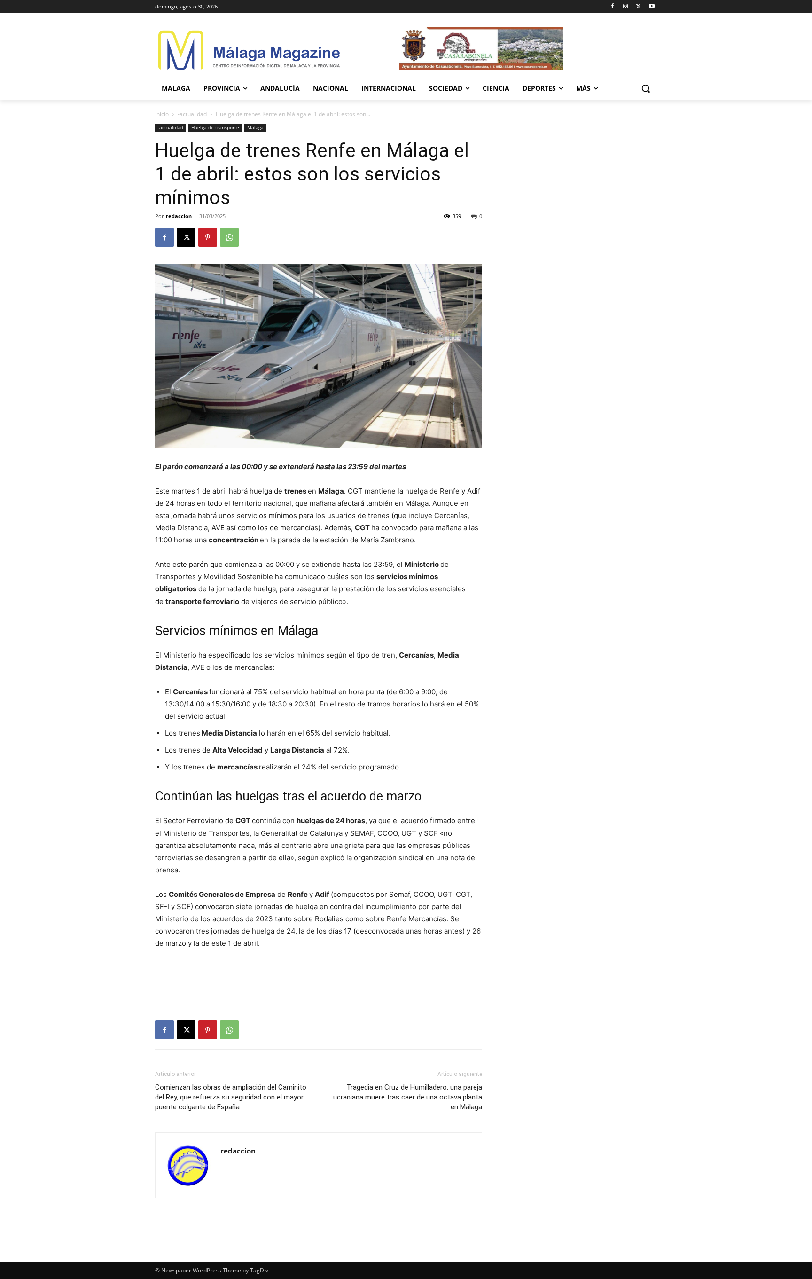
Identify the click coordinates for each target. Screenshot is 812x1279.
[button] (645, 88)
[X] (638, 6)
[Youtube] (651, 6)
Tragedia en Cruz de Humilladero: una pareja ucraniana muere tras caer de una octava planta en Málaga (407, 1097)
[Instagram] (625, 6)
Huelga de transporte (215, 127)
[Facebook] (612, 6)
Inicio (162, 114)
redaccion (179, 216)
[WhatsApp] (229, 237)
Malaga (255, 127)
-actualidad (192, 114)
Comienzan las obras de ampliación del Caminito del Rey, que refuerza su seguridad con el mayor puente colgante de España (230, 1097)
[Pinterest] (207, 237)
